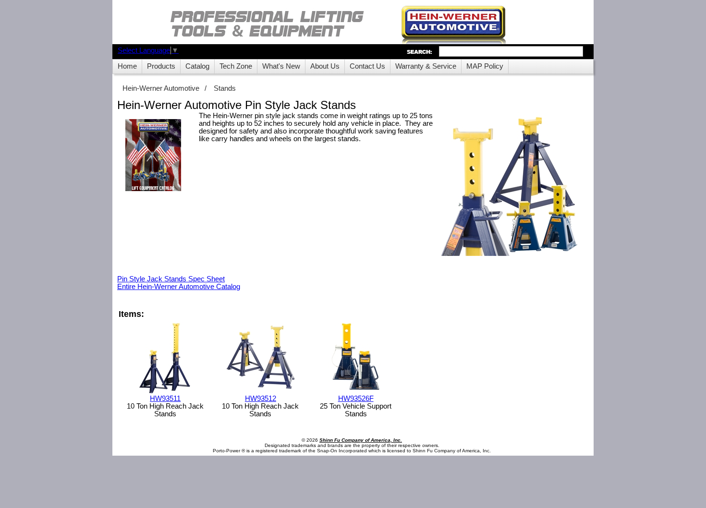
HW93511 (165, 398)
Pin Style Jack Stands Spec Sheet (171, 279)
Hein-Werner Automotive (160, 88)
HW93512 (260, 398)
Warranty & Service (425, 66)
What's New (281, 66)
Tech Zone (235, 66)
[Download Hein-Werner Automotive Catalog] (153, 156)
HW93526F (356, 398)
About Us (325, 66)
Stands (225, 88)
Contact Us (367, 66)
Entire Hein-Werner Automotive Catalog (178, 286)
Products (161, 66)
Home (127, 66)
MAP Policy (484, 66)
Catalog (197, 66)
